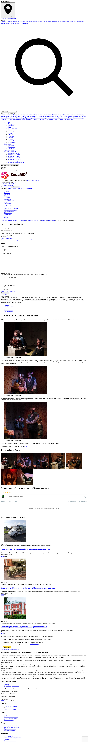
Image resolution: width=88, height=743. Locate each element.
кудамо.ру (4, 700)
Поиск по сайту (5, 1)
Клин (14, 23)
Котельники (25, 116)
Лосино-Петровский (66, 116)
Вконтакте (7, 684)
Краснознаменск (51, 116)
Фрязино (14, 119)
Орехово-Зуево (29, 118)
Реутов (66, 118)
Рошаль (70, 118)
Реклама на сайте (9, 736)
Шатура (36, 119)
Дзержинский (38, 21)
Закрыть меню (14, 165)
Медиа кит (7, 739)
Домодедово (55, 21)
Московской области (33, 180)
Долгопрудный (47, 21)
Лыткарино (76, 116)
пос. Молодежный (67, 119)
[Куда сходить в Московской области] (19, 179)
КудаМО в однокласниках (11, 686)
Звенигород (80, 21)
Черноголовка (25, 119)
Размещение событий (10, 725)
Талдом (9, 119)
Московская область (6, 238)
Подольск (49, 118)
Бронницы (10, 21)
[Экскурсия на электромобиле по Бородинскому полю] (44, 531)
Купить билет (4, 293)
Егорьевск (66, 21)
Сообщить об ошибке (10, 706)
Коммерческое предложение (12, 737)
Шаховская (42, 119)
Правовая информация (10, 718)
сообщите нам (34, 644)
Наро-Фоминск (10, 118)
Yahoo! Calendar (8, 311)
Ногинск (18, 118)
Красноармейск (33, 116)
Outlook (6, 308)
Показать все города (22, 23)
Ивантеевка (4, 23)
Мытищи (3, 118)
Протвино (55, 118)
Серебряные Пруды (78, 118)
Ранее (15, 501)
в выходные (19, 188)
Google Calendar (8, 306)
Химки (19, 119)
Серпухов (3, 119)
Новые (3, 501)
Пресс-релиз (7, 715)
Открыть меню (5, 165)
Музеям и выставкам (10, 729)
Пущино (60, 118)
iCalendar (6, 305)
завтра (14, 188)
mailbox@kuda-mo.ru (10, 709)
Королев (18, 116)
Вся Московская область (8, 18)
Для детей (4, 291)
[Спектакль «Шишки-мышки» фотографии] (9, 468)
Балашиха (3, 21)
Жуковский (73, 21)
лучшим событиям (7, 185)
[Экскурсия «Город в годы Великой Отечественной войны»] (44, 570)
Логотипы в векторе (10, 741)
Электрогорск (49, 119)
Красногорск (42, 116)
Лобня (58, 116)
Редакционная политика (11, 717)
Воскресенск (17, 21)
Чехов (31, 119)
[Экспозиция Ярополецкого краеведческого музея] (44, 608)
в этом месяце (28, 188)
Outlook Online (8, 310)
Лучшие (9, 501)
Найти (2, 168)
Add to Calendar (16, 302)
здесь (25, 446)
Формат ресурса (8, 720)
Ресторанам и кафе (9, 730)
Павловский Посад (40, 118)
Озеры (23, 118)
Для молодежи (11, 291)
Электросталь (58, 119)
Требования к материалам (11, 727)
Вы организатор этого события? (10, 649)
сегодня (10, 188)
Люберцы (83, 116)
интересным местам (8, 183)
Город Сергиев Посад (27, 21)
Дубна (61, 21)
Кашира (10, 23)
